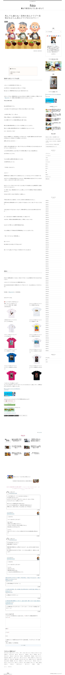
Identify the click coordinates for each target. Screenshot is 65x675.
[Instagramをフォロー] (53, 54)
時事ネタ (6, 415)
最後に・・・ (13, 73)
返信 (39, 509)
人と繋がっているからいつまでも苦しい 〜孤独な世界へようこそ (53, 142)
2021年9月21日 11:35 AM (13, 493)
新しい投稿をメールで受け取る (12, 642)
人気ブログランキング (7, 396)
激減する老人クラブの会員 (15, 72)
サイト (6, 636)
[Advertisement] (23, 59)
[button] (60, 31)
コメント (7, 617)
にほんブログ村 (47, 96)
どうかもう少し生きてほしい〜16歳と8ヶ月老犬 (52, 144)
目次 (12, 68)
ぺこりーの (9, 512)
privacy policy (47, 357)
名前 (6, 628)
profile (46, 359)
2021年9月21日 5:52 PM (10, 513)
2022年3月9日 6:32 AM (8, 592)
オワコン (21, 415)
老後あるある (16, 415)
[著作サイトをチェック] (52, 54)
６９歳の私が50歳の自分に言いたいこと (51, 146)
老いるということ (11, 415)
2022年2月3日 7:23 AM (8, 580)
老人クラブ (7, 97)
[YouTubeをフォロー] (54, 54)
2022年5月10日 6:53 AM (9, 603)
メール (7, 632)
